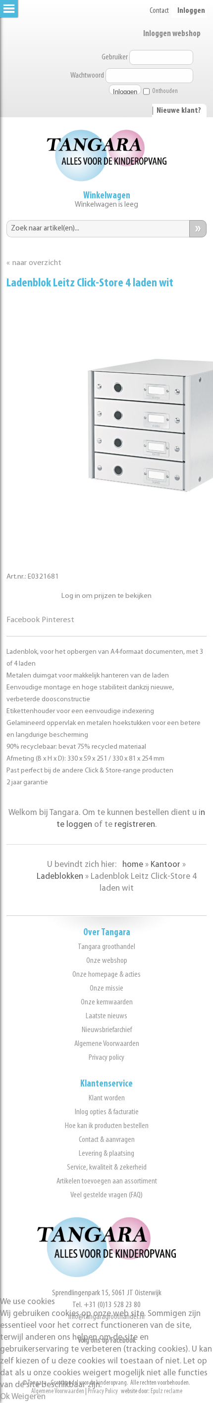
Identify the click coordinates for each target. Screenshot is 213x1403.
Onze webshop (106, 960)
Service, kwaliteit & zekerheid (107, 1167)
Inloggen (191, 11)
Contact (159, 11)
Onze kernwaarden (107, 1002)
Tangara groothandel (106, 947)
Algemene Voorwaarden (106, 1044)
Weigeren (28, 1397)
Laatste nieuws (106, 1016)
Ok (5, 1397)
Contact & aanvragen (107, 1139)
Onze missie (106, 988)
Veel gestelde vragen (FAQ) (106, 1195)
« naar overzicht (33, 263)
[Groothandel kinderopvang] (106, 1275)
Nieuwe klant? (179, 111)
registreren (134, 824)
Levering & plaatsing (106, 1153)
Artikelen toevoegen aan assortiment (106, 1181)
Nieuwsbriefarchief (107, 1030)
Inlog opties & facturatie (107, 1112)
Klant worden (107, 1098)
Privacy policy (106, 1057)
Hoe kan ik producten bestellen (107, 1126)
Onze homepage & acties (106, 974)
